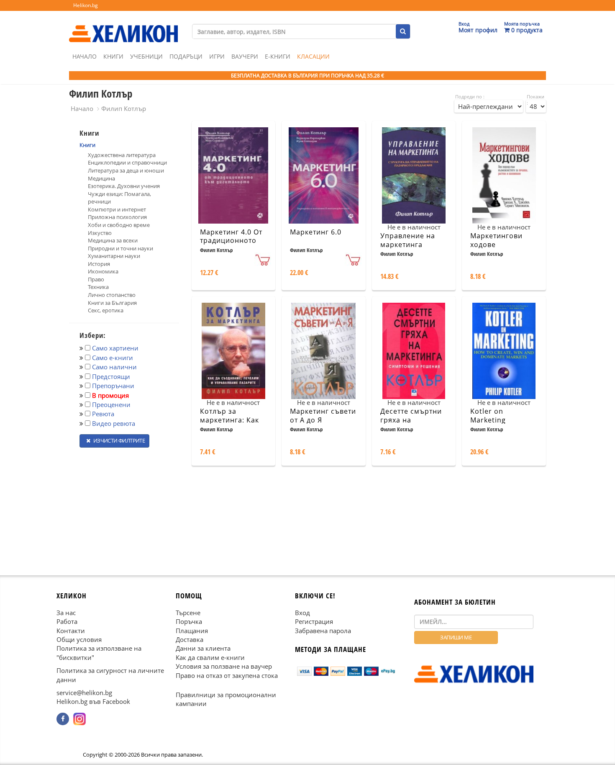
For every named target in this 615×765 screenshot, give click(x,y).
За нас (66, 612)
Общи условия (79, 639)
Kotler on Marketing (488, 416)
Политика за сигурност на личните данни (110, 674)
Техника (98, 287)
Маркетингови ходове (496, 240)
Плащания (192, 630)
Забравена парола (323, 630)
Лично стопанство (112, 295)
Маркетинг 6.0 (315, 232)
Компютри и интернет (117, 209)
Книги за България (112, 303)
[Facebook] (62, 719)
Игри (217, 56)
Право (96, 279)
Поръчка (189, 621)
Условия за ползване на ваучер (224, 666)
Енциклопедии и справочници (127, 162)
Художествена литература (122, 155)
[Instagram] (79, 719)
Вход (302, 612)
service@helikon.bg (84, 692)
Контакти (70, 630)
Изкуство (100, 233)
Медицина (101, 178)
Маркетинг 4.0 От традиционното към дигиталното (231, 240)
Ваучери (244, 56)
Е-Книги (277, 56)
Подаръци (185, 56)
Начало (84, 56)
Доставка (189, 639)
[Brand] (123, 25)
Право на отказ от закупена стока (227, 675)
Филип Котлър (123, 108)
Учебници (146, 56)
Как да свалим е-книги (210, 657)
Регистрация (314, 621)
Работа (66, 621)
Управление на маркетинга (407, 240)
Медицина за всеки (113, 240)
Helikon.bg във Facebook (93, 701)
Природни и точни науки (120, 248)
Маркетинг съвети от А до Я (323, 416)
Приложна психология (117, 217)
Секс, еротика (105, 310)
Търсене (188, 612)
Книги (113, 56)
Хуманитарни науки (114, 256)
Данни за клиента (203, 648)
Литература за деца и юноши (126, 170)
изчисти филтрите (118, 440)
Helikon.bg (85, 5)
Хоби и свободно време (119, 225)
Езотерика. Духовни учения (124, 186)
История (99, 264)
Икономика (103, 271)
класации (313, 56)
